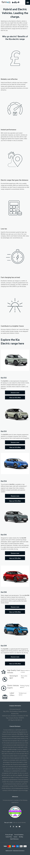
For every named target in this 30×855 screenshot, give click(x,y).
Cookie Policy (9, 836)
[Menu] (28, 2)
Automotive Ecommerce (18, 850)
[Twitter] (13, 826)
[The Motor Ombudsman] (15, 817)
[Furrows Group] (6, 2)
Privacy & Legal (9, 834)
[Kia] (15, 2)
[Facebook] (11, 826)
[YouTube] (19, 826)
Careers (15, 836)
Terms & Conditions (18, 834)
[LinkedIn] (17, 826)
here (26, 790)
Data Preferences (14, 839)
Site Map (21, 836)
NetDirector (8, 850)
